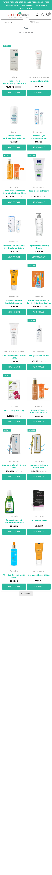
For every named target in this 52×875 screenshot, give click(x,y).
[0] (47, 14)
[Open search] (37, 14)
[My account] (42, 14)
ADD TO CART (14, 92)
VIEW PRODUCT (38, 257)
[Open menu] (4, 15)
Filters (35, 22)
